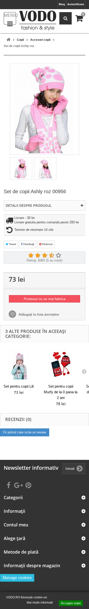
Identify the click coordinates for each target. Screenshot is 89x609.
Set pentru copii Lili (18, 386)
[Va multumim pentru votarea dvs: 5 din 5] (58, 255)
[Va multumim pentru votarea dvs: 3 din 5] (44, 255)
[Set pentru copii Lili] (18, 364)
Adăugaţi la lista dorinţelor (38, 314)
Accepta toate (71, 603)
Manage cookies (17, 578)
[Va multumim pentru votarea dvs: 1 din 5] (30, 255)
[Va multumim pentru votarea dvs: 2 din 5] (37, 255)
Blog (62, 4)
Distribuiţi (28, 244)
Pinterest (47, 244)
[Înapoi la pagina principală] (8, 40)
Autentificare (75, 4)
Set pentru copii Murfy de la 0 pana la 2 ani (60, 392)
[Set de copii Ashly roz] (21, 168)
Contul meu (16, 525)
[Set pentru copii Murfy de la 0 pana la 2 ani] (60, 364)
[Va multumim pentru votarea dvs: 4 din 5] (51, 255)
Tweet (12, 244)
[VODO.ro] (38, 20)
